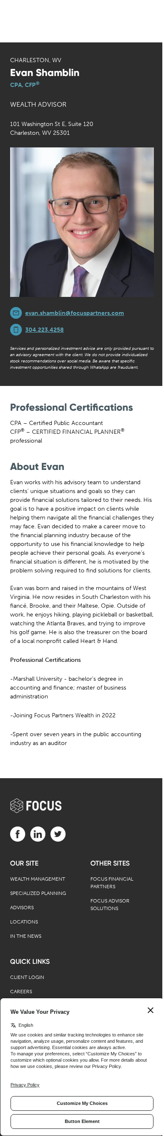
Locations (24, 922)
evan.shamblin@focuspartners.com (74, 313)
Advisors (22, 907)
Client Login (27, 977)
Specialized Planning (38, 893)
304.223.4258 (44, 329)
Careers (21, 991)
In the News (25, 936)
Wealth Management (37, 879)
